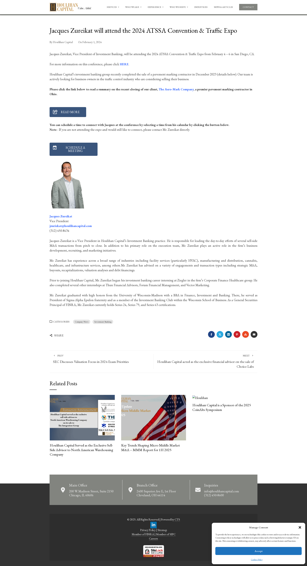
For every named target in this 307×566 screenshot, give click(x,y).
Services (112, 7)
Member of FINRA (143, 534)
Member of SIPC (166, 534)
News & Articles (223, 7)
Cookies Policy (257, 559)
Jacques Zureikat (61, 216)
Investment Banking (102, 321)
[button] (300, 527)
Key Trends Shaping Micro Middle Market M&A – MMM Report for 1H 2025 (150, 447)
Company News (81, 321)
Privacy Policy (148, 530)
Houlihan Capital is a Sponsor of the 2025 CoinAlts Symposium (221, 407)
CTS (177, 519)
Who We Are (132, 7)
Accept (259, 551)
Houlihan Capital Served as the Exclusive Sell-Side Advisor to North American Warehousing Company (81, 450)
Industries (201, 7)
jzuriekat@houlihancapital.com (71, 226)
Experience (154, 7)
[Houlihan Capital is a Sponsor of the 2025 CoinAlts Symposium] (200, 397)
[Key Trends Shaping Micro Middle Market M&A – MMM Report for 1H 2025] (153, 417)
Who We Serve (178, 7)
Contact (248, 7)
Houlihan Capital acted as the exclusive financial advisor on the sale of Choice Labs (205, 361)
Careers (153, 538)
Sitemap (162, 530)
